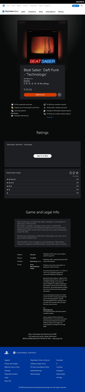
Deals (41, 12)
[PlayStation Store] (11, 11)
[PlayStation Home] (3, 6)
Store (8, 5)
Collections (32, 12)
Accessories (33, 5)
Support (47, 5)
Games (18, 5)
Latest (23, 12)
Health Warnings (48, 310)
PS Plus (25, 5)
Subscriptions (50, 12)
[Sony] (80, 3)
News (40, 5)
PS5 (13, 5)
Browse (61, 12)
